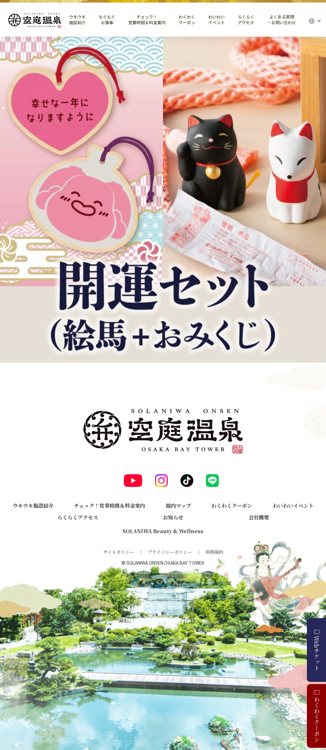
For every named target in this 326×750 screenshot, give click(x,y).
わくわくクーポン (187, 19)
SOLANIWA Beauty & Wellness (163, 531)
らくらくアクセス (246, 19)
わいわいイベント (216, 19)
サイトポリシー (118, 552)
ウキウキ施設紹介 (77, 19)
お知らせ (173, 517)
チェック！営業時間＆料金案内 (147, 19)
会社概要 (259, 517)
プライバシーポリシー (169, 552)
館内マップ (178, 505)
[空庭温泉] (34, 20)
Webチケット (317, 653)
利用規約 (214, 552)
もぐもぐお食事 (107, 19)
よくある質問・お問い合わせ (281, 19)
